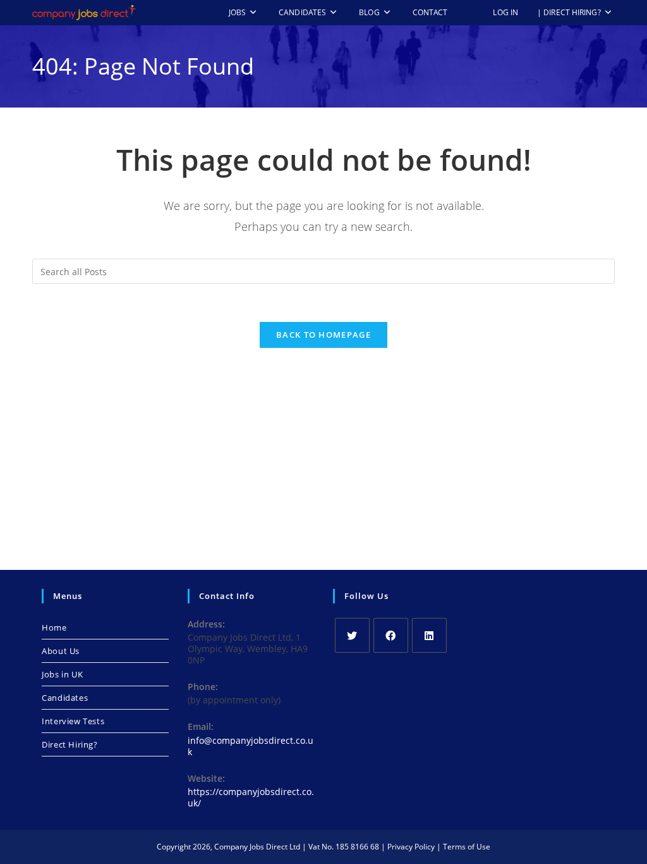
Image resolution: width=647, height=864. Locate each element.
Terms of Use (466, 846)
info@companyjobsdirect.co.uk (250, 746)
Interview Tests (73, 721)
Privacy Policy (411, 846)
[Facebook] (390, 635)
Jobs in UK (62, 674)
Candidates (65, 697)
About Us (61, 651)
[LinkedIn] (429, 635)
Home (54, 627)
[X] (352, 635)
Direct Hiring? (69, 744)
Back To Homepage (323, 334)
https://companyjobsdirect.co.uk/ (251, 797)
